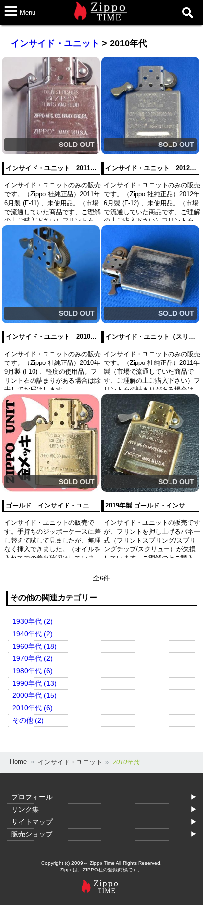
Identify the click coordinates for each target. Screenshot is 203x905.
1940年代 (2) (32, 634)
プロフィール (32, 797)
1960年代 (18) (34, 646)
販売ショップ (32, 834)
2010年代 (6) (32, 708)
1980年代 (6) (32, 671)
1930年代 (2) (32, 621)
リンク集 (25, 809)
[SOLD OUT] (51, 152)
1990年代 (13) (34, 683)
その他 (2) (28, 720)
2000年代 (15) (34, 695)
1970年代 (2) (32, 658)
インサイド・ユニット (55, 43)
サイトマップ (32, 822)
